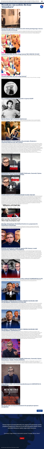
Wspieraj (22, 438)
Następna (40, 410)
